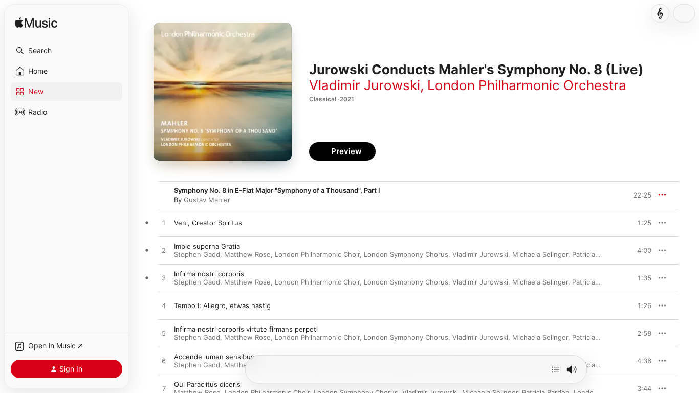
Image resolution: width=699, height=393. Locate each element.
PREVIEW (640, 223)
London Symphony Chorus (406, 254)
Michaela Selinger (540, 254)
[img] (36, 23)
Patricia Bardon (596, 254)
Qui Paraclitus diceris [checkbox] (207, 384)
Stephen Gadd (197, 254)
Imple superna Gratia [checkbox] (207, 246)
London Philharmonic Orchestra (526, 85)
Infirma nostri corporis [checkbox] (209, 274)
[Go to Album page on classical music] (660, 13)
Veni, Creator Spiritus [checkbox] (208, 223)
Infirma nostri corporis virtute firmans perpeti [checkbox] (246, 329)
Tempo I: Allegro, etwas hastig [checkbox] (222, 305)
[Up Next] (556, 369)
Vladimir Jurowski (364, 85)
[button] (66, 50)
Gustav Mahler (207, 199)
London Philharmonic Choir (317, 254)
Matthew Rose (247, 254)
